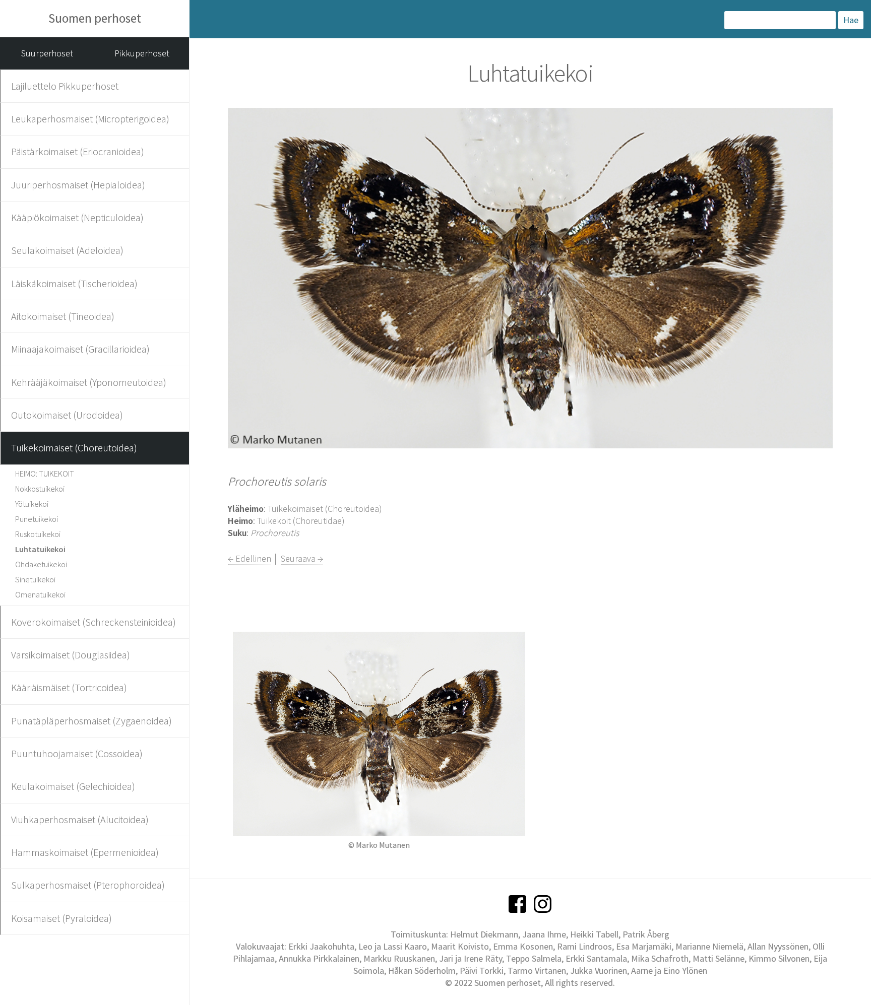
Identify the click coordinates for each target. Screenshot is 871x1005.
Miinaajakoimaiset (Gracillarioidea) (80, 349)
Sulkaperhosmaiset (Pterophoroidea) (88, 885)
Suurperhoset (47, 53)
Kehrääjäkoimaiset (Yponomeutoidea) (88, 382)
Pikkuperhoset (141, 53)
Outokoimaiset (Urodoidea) (67, 415)
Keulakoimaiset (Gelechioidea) (73, 786)
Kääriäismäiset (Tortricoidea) (69, 687)
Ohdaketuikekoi (41, 564)
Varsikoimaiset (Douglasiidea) (70, 654)
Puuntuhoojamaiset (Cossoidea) (77, 753)
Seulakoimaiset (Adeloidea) (67, 250)
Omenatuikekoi (40, 594)
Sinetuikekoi (35, 579)
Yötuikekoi (31, 504)
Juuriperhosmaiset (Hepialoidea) (78, 184)
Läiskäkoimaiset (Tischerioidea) (74, 283)
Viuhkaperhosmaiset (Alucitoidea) (80, 819)
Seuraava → (302, 558)
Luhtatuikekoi (40, 549)
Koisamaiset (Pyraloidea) (61, 918)
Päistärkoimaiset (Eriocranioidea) (77, 151)
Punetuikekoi (36, 519)
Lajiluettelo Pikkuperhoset (64, 86)
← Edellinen (249, 558)
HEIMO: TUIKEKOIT (44, 473)
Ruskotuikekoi (37, 534)
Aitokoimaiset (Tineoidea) (62, 316)
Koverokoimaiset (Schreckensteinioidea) (93, 622)
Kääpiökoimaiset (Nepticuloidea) (77, 217)
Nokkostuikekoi (40, 489)
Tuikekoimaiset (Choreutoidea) (74, 447)
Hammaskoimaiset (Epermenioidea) (85, 852)
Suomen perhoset (94, 18)
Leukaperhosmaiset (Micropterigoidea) (90, 118)
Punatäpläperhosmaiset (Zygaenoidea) (91, 720)
